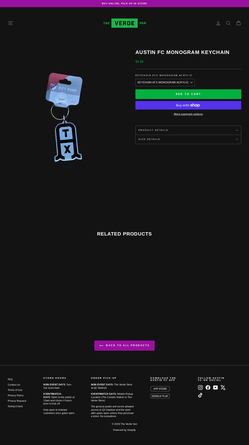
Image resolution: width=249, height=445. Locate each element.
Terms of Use (15, 390)
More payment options (188, 114)
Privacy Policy (16, 395)
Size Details (149, 139)
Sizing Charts (15, 406)
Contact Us (14, 384)
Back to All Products (127, 345)
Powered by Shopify (124, 430)
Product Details (153, 130)
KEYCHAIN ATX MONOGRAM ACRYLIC (164, 75)
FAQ (10, 379)
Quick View (35, 297)
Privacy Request (17, 401)
